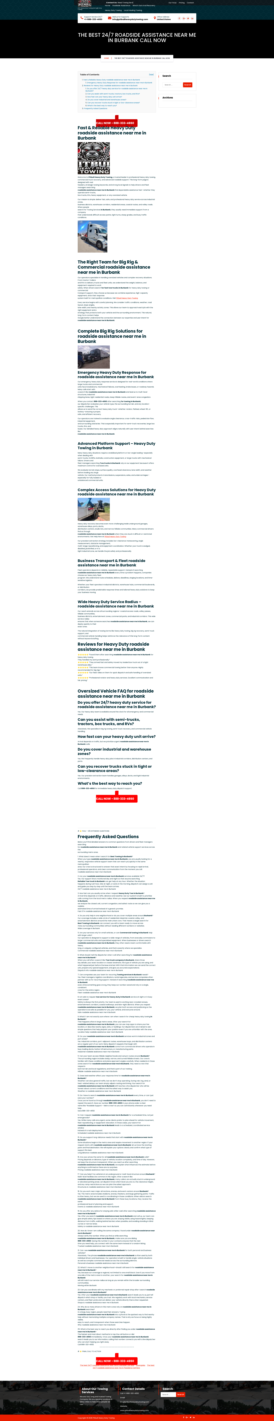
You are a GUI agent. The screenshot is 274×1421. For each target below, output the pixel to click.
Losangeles (140, 1365)
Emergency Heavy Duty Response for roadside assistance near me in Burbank (119, 82)
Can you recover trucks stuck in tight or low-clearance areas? (113, 102)
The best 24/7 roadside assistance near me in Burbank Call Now (142, 58)
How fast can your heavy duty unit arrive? (104, 97)
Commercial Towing (135, 15)
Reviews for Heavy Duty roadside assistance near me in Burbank (111, 85)
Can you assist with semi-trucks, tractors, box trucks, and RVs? (113, 94)
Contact (190, 2)
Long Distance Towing (114, 15)
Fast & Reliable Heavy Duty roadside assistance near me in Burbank (111, 80)
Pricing (182, 2)
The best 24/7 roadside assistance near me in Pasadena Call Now (123, 1366)
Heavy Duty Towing (113, 10)
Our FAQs (172, 2)
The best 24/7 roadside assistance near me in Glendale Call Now (107, 1365)
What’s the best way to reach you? (102, 105)
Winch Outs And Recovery (144, 5)
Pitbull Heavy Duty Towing (127, 298)
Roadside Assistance (121, 5)
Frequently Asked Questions (95, 108)
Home (107, 5)
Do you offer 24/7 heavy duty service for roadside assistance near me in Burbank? (116, 89)
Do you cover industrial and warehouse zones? (106, 99)
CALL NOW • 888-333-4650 (115, 123)
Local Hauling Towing (133, 10)
